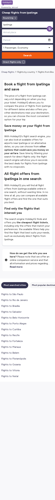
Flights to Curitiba (11, 329)
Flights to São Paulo (12, 294)
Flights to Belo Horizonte (15, 317)
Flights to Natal (9, 376)
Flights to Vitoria (10, 370)
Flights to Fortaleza (12, 341)
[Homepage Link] (9, 3)
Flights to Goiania (11, 364)
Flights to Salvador (11, 311)
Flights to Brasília (10, 305)
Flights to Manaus (11, 346)
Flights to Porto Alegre (13, 323)
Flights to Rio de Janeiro (14, 300)
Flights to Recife (10, 335)
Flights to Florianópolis (13, 358)
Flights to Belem (10, 352)
